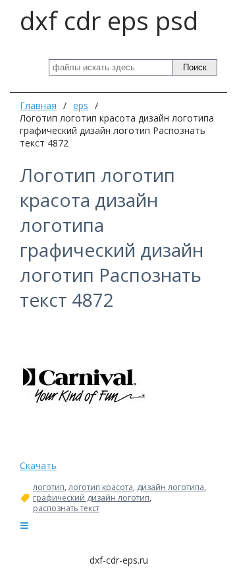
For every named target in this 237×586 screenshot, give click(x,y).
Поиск (195, 67)
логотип (49, 487)
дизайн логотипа (170, 487)
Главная (38, 105)
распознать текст (66, 508)
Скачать (38, 465)
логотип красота (100, 487)
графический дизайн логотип (91, 498)
